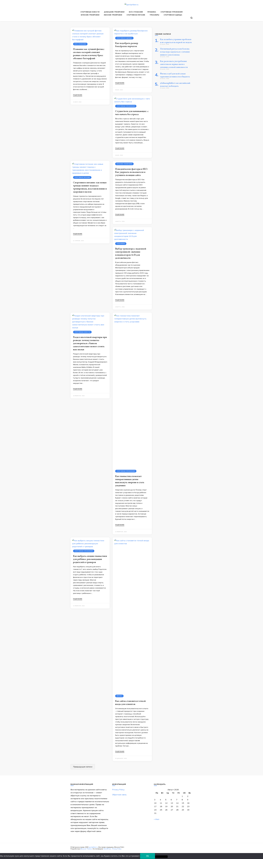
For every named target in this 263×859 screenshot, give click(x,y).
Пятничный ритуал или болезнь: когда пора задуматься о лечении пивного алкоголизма (175, 51)
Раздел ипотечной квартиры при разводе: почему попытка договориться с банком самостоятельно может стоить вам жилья (90, 343)
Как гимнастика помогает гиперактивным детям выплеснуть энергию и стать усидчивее (129, 480)
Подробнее (77, 95)
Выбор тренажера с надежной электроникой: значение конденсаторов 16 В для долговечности (130, 253)
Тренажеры (154, 15)
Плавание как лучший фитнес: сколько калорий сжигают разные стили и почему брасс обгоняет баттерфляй (89, 53)
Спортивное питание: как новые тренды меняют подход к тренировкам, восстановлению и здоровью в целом (90, 187)
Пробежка (151, 12)
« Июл (156, 819)
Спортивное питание (136, 15)
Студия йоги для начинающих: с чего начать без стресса (131, 112)
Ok (147, 856)
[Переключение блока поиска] (191, 18)
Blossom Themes (86, 849)
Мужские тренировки (90, 15)
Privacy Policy (118, 789)
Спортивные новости (89, 12)
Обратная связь (119, 794)
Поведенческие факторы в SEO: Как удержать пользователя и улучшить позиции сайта (131, 172)
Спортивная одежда (173, 15)
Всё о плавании (136, 12)
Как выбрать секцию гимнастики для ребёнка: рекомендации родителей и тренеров (90, 559)
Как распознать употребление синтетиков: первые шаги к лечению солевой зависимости (174, 64)
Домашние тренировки (114, 12)
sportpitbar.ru (93, 847)
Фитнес (119, 696)
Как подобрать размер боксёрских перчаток (126, 44)
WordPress (107, 849)
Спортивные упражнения (172, 12)
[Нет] (161, 856)
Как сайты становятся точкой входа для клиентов (130, 702)
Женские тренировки (113, 15)
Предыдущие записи (82, 767)
